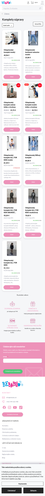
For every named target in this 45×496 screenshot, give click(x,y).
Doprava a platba (7, 429)
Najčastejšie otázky (8, 454)
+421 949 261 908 (12, 402)
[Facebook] (4, 407)
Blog (3, 458)
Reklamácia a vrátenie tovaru (11, 439)
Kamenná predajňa (8, 451)
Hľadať (40, 8)
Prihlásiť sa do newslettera (12, 371)
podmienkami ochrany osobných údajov (30, 366)
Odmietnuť (12, 490)
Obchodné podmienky (9, 432)
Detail (11, 77)
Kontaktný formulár (12, 414)
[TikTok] (20, 407)
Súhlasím (33, 490)
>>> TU (17, 479)
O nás (4, 448)
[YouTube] (15, 407)
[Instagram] (9, 407)
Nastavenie (22, 484)
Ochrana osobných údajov (10, 435)
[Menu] (42, 2)
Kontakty (5, 426)
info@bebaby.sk (11, 397)
